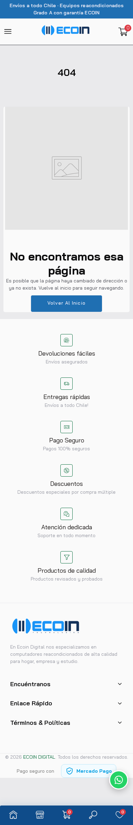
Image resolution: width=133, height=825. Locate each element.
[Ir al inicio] (13, 815)
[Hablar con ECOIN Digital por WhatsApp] (118, 779)
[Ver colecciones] (39, 815)
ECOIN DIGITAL (39, 757)
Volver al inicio (66, 303)
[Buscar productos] (93, 815)
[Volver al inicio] (121, 758)
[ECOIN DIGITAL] (65, 31)
